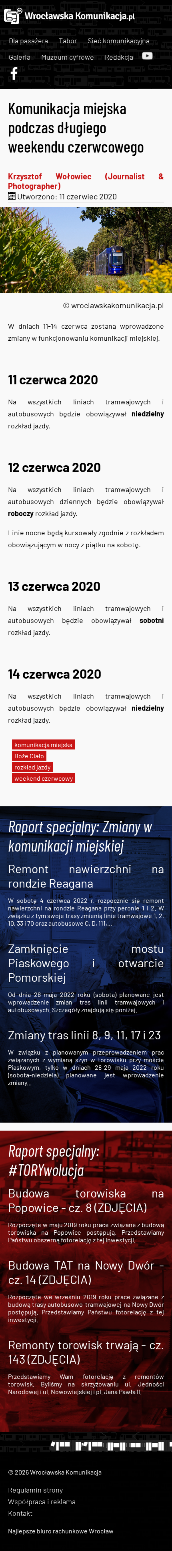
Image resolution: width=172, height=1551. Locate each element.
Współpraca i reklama (42, 1501)
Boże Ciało (29, 755)
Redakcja (119, 56)
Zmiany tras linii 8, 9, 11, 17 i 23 (84, 1034)
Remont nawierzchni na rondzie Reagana (86, 875)
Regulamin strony (35, 1489)
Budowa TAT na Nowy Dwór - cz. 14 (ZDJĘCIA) (86, 1272)
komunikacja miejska (43, 744)
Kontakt (20, 1513)
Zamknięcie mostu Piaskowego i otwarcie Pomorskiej (86, 962)
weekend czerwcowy (43, 778)
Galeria (19, 56)
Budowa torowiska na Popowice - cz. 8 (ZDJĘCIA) (86, 1199)
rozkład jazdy (32, 767)
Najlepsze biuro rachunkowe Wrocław (61, 1531)
